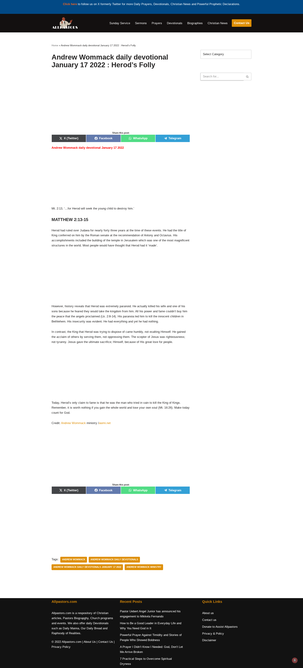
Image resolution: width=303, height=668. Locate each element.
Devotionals (174, 23)
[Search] (247, 76)
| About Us (89, 641)
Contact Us (241, 23)
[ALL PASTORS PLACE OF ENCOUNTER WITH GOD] (65, 23)
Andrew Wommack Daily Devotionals (114, 559)
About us (208, 613)
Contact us (209, 620)
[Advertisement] (121, 103)
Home (55, 45)
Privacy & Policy (213, 633)
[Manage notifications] (295, 660)
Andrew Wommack (73, 423)
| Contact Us (105, 641)
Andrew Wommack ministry (143, 567)
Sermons (141, 23)
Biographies (195, 23)
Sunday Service (119, 23)
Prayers (157, 23)
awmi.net (105, 423)
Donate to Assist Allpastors (220, 626)
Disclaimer (209, 640)
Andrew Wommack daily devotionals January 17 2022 (87, 567)
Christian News (218, 23)
